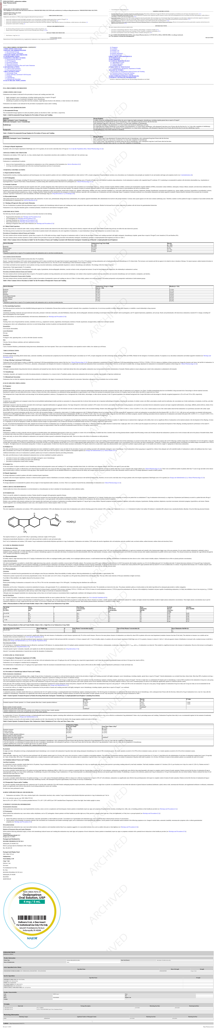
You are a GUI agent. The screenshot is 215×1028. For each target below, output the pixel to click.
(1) (67, 19)
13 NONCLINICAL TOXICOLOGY (119, 67)
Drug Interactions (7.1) (58, 193)
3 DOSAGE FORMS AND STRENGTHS (15, 55)
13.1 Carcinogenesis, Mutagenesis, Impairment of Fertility (125, 68)
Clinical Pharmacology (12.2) (85, 181)
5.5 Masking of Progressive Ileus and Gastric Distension (20, 65)
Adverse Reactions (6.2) (73, 164)
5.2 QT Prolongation (10, 61)
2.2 (44, 30)
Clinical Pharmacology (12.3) (95, 148)
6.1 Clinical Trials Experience (12, 68)
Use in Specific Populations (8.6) (77, 148)
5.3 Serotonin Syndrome (11, 62)
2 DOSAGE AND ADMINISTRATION (14, 50)
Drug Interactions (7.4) (72, 649)
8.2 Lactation (113, 49)
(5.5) (125, 23)
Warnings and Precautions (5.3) (28, 220)
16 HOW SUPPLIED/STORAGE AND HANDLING (124, 76)
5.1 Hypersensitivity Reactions (13, 59)
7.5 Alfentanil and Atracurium (13, 79)
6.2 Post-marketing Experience (13, 70)
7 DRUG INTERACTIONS (11, 71)
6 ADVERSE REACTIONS (11, 67)
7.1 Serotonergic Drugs (11, 73)
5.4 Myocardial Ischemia (11, 64)
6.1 (157, 29)
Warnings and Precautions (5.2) (26, 218)
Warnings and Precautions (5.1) (31, 217)
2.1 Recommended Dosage (12, 52)
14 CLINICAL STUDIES (116, 70)
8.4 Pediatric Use (114, 50)
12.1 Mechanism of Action (117, 62)
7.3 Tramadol (8, 76)
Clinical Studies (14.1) (110, 450)
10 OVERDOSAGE (114, 58)
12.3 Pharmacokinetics (116, 65)
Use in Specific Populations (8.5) (98, 597)
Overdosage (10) (69, 193)
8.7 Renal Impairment (116, 55)
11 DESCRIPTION (114, 59)
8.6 (46, 30)
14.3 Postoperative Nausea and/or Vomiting (121, 74)
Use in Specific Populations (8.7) (34, 637)
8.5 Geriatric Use (114, 52)
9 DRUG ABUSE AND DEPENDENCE (120, 56)
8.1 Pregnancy (114, 47)
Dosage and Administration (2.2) (95, 450)
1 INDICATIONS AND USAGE (12, 49)
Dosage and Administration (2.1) (59, 685)
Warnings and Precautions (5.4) (28, 221)
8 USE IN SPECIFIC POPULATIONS (14, 80)
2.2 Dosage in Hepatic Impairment (14, 53)
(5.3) (189, 19)
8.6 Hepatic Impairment (116, 53)
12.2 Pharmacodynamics (116, 64)
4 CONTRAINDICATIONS (11, 56)
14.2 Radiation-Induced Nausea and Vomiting (122, 73)
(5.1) (200, 13)
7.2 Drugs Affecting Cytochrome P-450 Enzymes (18, 74)
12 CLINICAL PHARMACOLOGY (119, 61)
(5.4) (168, 20)
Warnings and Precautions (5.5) (45, 223)
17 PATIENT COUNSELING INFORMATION (122, 77)
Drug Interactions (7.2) (23, 646)
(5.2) (135, 16)
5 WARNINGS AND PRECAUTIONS (14, 58)
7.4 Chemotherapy (10, 77)
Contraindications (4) (186, 175)
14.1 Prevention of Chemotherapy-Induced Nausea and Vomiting (127, 71)
